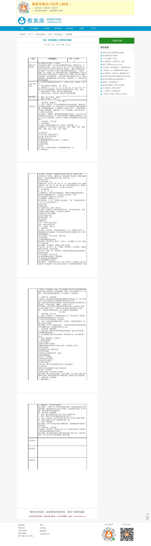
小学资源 (46, 28)
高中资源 (69, 28)
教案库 (22, 34)
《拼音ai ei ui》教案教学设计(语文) (115, 70)
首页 (22, 28)
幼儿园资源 (34, 28)
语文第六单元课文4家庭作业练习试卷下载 (118, 76)
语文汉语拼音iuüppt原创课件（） (115, 79)
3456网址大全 (45, 534)
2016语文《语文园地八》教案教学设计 (117, 67)
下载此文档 (116, 41)
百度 (41, 525)
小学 (29, 34)
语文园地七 (59, 34)
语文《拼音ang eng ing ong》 (113, 64)
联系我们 (21, 525)
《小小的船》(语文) (110, 58)
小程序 (81, 28)
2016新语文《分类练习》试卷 (113, 61)
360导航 (43, 528)
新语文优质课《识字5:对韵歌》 (114, 85)
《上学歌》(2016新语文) (111, 91)
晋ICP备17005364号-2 (26, 536)
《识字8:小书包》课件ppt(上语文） (115, 94)
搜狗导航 (43, 531)
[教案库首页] (40, 25)
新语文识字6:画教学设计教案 (113, 53)
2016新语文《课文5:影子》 (112, 88)
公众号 (93, 28)
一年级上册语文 (40, 34)
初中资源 (58, 28)
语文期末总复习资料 (110, 55)
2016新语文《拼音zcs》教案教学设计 (116, 73)
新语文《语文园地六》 (111, 82)
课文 (50, 34)
